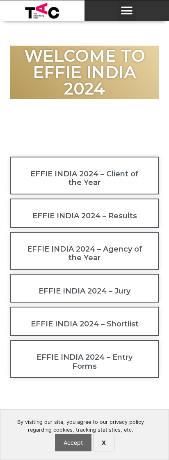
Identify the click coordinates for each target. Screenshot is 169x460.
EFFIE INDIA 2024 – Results (84, 215)
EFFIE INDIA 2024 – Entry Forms (84, 362)
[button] (127, 10)
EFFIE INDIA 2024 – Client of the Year (84, 178)
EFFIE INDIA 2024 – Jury (84, 291)
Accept (73, 442)
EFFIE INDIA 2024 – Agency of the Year (84, 254)
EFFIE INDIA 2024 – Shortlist (85, 323)
